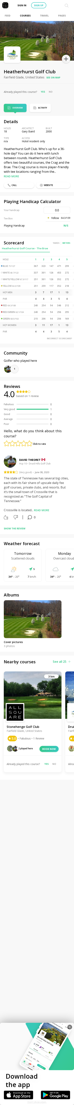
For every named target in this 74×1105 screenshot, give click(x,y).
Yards (56, 243)
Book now (49, 749)
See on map (53, 77)
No (51, 91)
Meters (66, 243)
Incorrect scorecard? (59, 338)
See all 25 (59, 662)
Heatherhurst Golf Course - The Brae (25, 248)
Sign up (38, 5)
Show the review (14, 528)
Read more (11, 176)
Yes (43, 91)
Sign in (21, 5)
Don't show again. (37, 1102)
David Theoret (30, 460)
